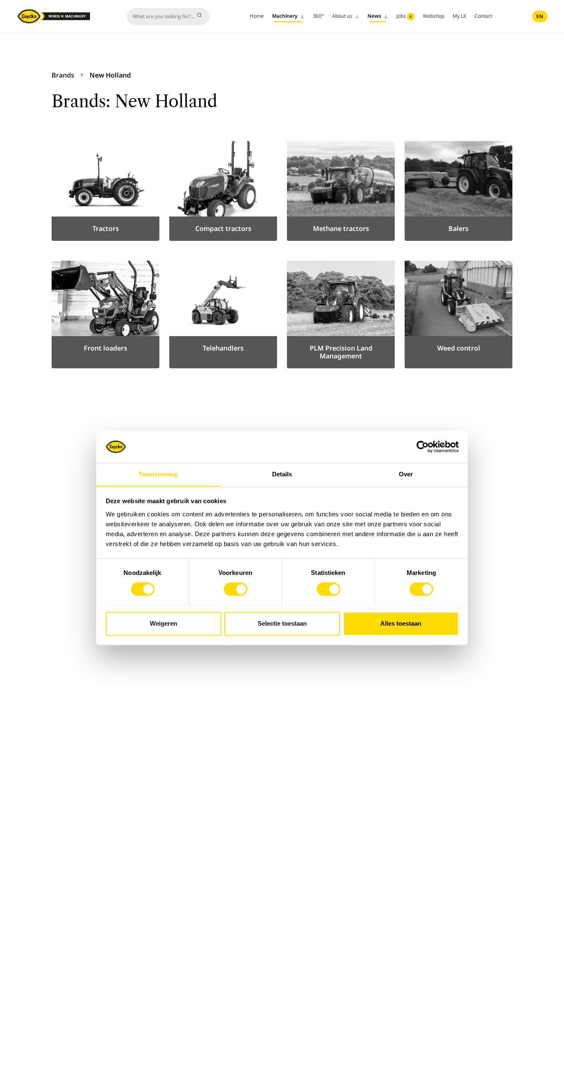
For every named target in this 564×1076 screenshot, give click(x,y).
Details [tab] (282, 474)
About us (342, 15)
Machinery (285, 15)
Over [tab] (406, 474)
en (539, 16)
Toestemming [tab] (158, 474)
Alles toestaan (400, 623)
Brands (63, 75)
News (374, 15)
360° (318, 15)
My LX (459, 15)
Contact (483, 15)
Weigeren (163, 623)
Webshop (433, 15)
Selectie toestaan (282, 623)
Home (257, 15)
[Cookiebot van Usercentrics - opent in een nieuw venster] (422, 446)
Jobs (404, 15)
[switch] (235, 589)
